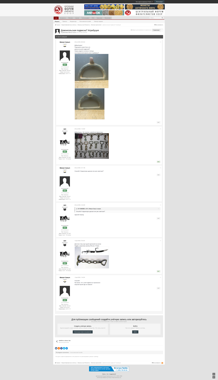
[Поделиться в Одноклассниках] (59, 348)
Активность (63, 18)
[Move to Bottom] (213, 377)
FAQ (93, 18)
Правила (65, 21)
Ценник (77, 18)
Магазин (70, 18)
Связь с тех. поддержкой (109, 374)
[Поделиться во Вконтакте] (56, 348)
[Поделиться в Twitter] (64, 348)
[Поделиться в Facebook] (61, 348)
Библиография (85, 18)
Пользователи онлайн (85, 21)
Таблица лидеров (98, 21)
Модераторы (73, 21)
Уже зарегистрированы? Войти (144, 2)
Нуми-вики (99, 18)
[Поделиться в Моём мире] (66, 348)
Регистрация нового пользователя (82, 332)
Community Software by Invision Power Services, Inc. (109, 377)
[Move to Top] (213, 374)
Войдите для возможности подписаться (141, 30)
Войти (135, 332)
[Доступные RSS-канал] (162, 363)
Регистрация (159, 1)
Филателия (107, 18)
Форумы (57, 21)
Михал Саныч (93, 208)
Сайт (56, 18)
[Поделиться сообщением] (160, 42)
